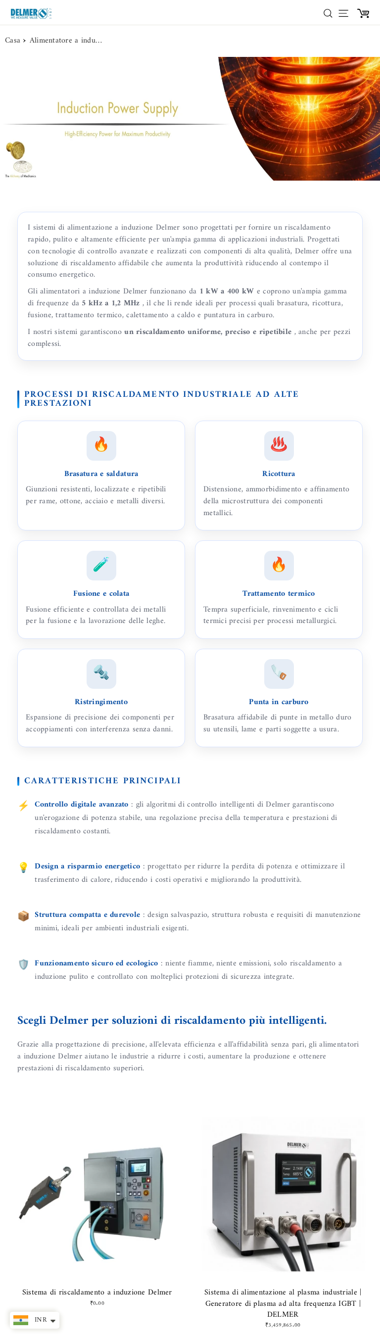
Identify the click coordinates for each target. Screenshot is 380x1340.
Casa (12, 41)
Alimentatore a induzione (67, 41)
